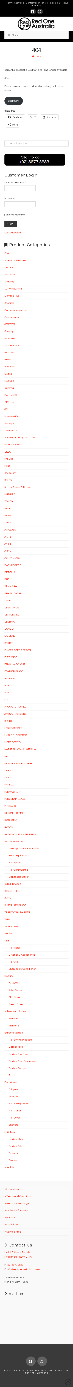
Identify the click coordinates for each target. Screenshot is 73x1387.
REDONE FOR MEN (14, 813)
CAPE (7, 600)
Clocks (12, 1160)
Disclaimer (12, 1224)
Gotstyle (9, 423)
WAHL (7, 919)
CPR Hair (9, 402)
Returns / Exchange (17, 1203)
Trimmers (14, 1096)
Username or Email (15, 182)
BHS (6, 579)
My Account (13, 1189)
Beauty (8, 976)
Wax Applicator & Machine (24, 848)
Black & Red (11, 586)
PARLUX (9, 785)
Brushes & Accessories (22, 955)
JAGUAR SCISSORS (15, 714)
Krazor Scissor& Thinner (17, 487)
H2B (6, 685)
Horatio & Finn (12, 416)
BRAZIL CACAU (13, 593)
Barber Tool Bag (18, 1054)
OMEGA (8, 770)
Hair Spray (15, 862)
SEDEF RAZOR (12, 884)
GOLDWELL (10, 338)
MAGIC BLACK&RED (15, 735)
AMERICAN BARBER (15, 260)
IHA (6, 700)
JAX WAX (9, 324)
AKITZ (7, 537)
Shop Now (13, 101)
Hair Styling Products (20, 1040)
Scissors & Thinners (15, 1011)
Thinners (14, 1026)
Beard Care (16, 1004)
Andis (7, 544)
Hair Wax (14, 962)
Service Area (13, 1232)
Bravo (7, 359)
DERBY (8, 643)
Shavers (13, 1125)
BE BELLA (9, 572)
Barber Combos (18, 1068)
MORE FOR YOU (13, 742)
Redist (8, 933)
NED (6, 756)
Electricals (10, 1082)
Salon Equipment (18, 855)
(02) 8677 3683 (15, 1265)
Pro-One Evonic (13, 444)
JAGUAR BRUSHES (15, 707)
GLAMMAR (10, 678)
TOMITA (8, 501)
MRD (7, 466)
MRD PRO (9, 494)
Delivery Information (17, 1210)
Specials (9, 1167)
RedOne (9, 381)
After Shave (15, 990)
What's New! (11, 926)
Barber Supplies (13, 1033)
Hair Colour (15, 948)
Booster (13, 1153)
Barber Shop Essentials (22, 1061)
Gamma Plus (11, 296)
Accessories (11, 317)
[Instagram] (40, 11)
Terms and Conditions (19, 1196)
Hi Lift (7, 692)
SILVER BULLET (13, 891)
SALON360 (10, 274)
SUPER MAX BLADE (15, 905)
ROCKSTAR (10, 820)
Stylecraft (10, 473)
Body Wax (15, 983)
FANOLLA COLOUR (15, 664)
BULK (7, 508)
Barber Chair (16, 1139)
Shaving (9, 282)
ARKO (7, 551)
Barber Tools (16, 1047)
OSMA (7, 777)
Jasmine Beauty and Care (19, 437)
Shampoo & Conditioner (22, 969)
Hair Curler (15, 1110)
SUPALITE (9, 898)
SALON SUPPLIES (13, 841)
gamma (9, 388)
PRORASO (10, 806)
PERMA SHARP (12, 792)
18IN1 (7, 522)
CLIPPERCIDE (11, 615)
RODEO (8, 827)
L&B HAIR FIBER (13, 728)
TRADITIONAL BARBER (17, 912)
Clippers (13, 1089)
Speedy (8, 331)
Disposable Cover (19, 877)
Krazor (8, 480)
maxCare (9, 352)
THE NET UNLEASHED (36, 1373)
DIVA (7, 253)
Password (10, 198)
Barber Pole (16, 1146)
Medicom (9, 366)
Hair (6, 941)
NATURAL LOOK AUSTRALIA (20, 749)
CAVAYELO (10, 430)
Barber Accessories (15, 310)
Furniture (9, 1132)
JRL (6, 409)
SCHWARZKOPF (13, 289)
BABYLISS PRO (12, 565)
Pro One (8, 459)
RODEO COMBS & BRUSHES (20, 834)
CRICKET (9, 267)
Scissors (13, 1018)
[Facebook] (33, 11)
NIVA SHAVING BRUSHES (18, 763)
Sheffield (9, 303)
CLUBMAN (10, 622)
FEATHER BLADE (13, 671)
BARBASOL (10, 395)
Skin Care (14, 997)
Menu (15, 35)
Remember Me (16, 215)
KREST (8, 721)
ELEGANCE (10, 657)
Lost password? (13, 232)
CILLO (7, 452)
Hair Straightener (19, 1103)
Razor (12, 1075)
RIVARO (8, 515)
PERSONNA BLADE (15, 799)
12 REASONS (11, 345)
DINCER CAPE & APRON (17, 650)
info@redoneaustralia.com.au (44, 3)
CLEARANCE (11, 607)
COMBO (8, 629)
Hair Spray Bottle (18, 870)
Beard (8, 374)
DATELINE (9, 636)
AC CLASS (10, 530)
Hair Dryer (14, 1118)
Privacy (10, 1217)
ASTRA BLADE (12, 558)
